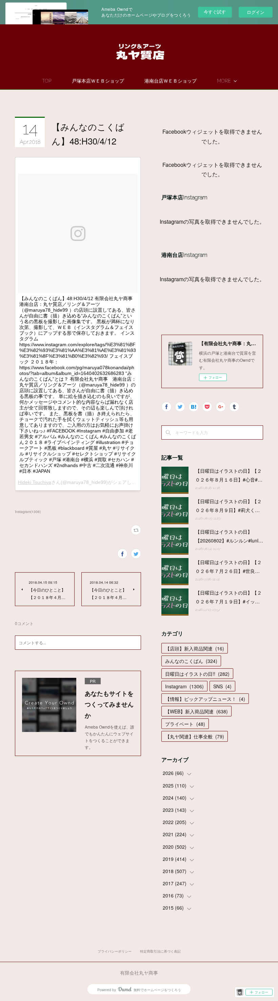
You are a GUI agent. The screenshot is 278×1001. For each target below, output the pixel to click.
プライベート (185, 723)
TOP (47, 81)
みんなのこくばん (191, 661)
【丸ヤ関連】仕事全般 (194, 736)
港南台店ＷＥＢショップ (170, 81)
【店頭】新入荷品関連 (194, 648)
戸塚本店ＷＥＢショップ (98, 81)
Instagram (184, 686)
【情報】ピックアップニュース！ (205, 698)
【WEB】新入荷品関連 (196, 711)
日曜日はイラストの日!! (197, 673)
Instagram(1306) (28, 511)
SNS (222, 686)
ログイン (255, 12)
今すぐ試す (215, 11)
